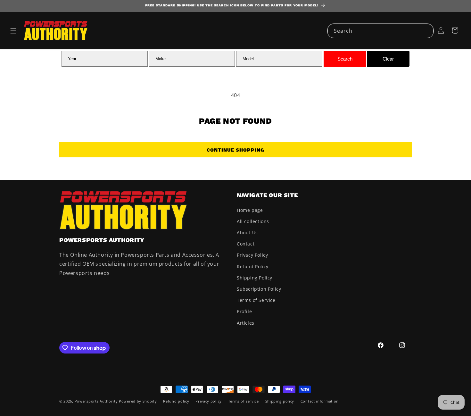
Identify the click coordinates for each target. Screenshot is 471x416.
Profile (244, 311)
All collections (253, 221)
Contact (245, 244)
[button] (13, 31)
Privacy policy (208, 401)
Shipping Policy (254, 278)
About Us (247, 232)
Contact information (320, 401)
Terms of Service (256, 300)
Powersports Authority (96, 401)
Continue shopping (235, 150)
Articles (245, 323)
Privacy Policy (252, 255)
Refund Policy (253, 266)
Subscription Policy (259, 289)
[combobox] (380, 31)
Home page (250, 210)
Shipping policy (279, 401)
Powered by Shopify (138, 401)
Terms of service (243, 401)
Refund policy (176, 401)
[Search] (426, 31)
